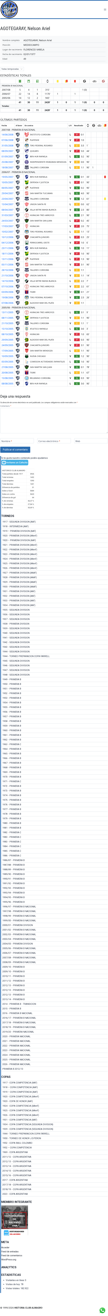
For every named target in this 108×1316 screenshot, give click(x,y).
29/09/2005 (7, 339)
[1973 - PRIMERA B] (54, 791)
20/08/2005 (7, 372)
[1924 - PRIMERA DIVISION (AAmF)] (54, 559)
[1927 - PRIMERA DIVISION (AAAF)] (54, 573)
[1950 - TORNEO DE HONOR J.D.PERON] (54, 1138)
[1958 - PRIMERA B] (54, 721)
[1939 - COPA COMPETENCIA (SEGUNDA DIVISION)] (54, 1129)
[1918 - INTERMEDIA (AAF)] (54, 526)
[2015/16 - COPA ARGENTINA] (54, 1175)
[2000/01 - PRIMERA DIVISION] (54, 925)
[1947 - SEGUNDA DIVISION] (54, 670)
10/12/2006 (7, 237)
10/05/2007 (7, 182)
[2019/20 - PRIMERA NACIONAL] (54, 1032)
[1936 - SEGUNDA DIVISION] (54, 614)
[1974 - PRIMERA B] (54, 795)
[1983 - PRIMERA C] (54, 837)
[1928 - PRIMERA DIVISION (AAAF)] (54, 577)
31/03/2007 (7, 215)
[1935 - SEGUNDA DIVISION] (54, 610)
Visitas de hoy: (13, 1284)
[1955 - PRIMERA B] (54, 707)
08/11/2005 (7, 317)
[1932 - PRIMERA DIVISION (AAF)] (54, 596)
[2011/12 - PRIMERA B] (54, 981)
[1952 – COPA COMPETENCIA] (54, 1147)
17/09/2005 (7, 350)
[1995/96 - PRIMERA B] (54, 902)
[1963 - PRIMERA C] (54, 744)
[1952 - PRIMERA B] (54, 693)
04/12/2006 (7, 242)
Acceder (5, 1247)
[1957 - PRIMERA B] (54, 716)
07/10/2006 (7, 286)
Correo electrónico (49, 441)
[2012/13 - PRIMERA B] (54, 985)
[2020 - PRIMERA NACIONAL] (54, 1036)
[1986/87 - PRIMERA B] (54, 860)
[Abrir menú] (105, 9)
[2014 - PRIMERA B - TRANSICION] (54, 1004)
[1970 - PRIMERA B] (54, 777)
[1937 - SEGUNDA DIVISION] (54, 619)
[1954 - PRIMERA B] (54, 702)
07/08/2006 (7, 303)
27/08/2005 (7, 367)
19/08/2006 (7, 297)
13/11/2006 (7, 259)
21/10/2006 (7, 275)
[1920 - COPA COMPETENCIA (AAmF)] (54, 1096)
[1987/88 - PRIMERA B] (54, 865)
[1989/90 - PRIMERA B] (54, 874)
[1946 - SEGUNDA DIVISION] (54, 665)
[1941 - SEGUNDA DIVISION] (54, 638)
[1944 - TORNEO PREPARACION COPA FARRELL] (54, 656)
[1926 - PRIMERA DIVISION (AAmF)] (54, 568)
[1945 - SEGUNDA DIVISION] (54, 661)
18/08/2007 (7, 167)
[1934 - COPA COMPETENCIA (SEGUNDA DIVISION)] (54, 1124)
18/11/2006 (7, 253)
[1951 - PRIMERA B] (54, 689)
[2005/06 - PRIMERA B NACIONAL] (54, 948)
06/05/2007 (7, 187)
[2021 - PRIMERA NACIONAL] (54, 1041)
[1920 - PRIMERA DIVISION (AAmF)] (54, 536)
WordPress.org (8, 1259)
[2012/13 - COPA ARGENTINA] (54, 1161)
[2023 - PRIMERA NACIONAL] (54, 1050)
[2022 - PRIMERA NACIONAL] (54, 1046)
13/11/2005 (7, 312)
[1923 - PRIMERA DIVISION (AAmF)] (54, 554)
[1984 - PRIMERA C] (54, 846)
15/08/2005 (7, 378)
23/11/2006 (7, 248)
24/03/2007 (7, 220)
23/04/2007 (7, 198)
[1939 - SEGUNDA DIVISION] (54, 628)
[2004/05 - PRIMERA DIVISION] (54, 944)
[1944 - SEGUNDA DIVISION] (54, 651)
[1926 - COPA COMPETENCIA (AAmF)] (54, 1115)
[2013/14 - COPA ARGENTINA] (54, 1166)
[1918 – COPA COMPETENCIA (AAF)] (54, 1087)
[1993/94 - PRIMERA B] (54, 893)
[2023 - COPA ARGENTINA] (54, 1194)
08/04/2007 (7, 209)
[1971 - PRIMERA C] (54, 781)
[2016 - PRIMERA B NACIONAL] (54, 1013)
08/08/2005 (7, 383)
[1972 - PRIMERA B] (54, 786)
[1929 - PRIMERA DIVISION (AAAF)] (54, 582)
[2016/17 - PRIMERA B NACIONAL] (54, 1018)
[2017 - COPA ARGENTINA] (54, 1180)
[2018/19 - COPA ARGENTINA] (54, 1189)
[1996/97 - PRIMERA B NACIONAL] (54, 906)
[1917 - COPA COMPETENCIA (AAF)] (54, 1083)
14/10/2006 (7, 281)
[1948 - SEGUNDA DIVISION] (54, 675)
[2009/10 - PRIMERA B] (54, 967)
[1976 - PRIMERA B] (54, 804)
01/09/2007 (7, 156)
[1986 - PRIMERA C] (54, 855)
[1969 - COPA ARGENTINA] (54, 1152)
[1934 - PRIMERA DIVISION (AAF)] (54, 605)
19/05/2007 (7, 176)
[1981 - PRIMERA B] (54, 828)
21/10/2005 (7, 323)
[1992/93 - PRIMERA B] (54, 888)
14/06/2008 (7, 134)
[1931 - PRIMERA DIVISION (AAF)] (54, 591)
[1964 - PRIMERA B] (54, 749)
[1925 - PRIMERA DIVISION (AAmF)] (54, 563)
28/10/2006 (7, 270)
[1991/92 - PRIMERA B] (54, 883)
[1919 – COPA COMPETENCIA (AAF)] (54, 1092)
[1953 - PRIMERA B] (54, 698)
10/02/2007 (7, 231)
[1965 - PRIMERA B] (54, 753)
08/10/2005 (7, 334)
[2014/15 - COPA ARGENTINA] (54, 1171)
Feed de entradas (10, 1251)
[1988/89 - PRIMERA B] (54, 869)
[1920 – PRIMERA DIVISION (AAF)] (54, 540)
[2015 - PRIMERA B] (54, 1008)
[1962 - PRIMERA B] (54, 740)
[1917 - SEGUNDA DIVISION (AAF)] (54, 522)
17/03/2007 (7, 226)
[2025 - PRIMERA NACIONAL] (54, 1059)
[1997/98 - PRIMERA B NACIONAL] (54, 911)
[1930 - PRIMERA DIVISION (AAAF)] (54, 587)
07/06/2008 (7, 140)
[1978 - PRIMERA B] (54, 814)
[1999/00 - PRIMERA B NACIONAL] (54, 920)
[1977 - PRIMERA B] (54, 809)
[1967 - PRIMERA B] (54, 763)
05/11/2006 (7, 264)
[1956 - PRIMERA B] (54, 712)
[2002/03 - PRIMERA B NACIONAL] (54, 934)
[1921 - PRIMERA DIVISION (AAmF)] (54, 545)
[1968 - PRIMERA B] (54, 767)
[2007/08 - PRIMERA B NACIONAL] (54, 957)
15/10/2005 (7, 328)
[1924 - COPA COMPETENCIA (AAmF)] (54, 1106)
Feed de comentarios (11, 1255)
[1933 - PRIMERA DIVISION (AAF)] (54, 600)
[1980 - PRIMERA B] (54, 823)
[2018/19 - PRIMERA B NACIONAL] (54, 1027)
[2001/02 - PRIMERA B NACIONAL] (54, 930)
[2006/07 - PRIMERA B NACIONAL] (54, 953)
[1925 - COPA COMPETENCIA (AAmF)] (54, 1110)
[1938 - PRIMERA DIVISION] (54, 624)
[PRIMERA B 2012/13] (54, 1069)
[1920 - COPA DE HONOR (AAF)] (54, 1101)
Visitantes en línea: (15, 1280)
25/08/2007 (7, 162)
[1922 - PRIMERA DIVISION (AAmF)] (54, 549)
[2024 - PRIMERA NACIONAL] (54, 1055)
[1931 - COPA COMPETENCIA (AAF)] (54, 1120)
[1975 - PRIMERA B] (54, 800)
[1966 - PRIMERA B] (54, 758)
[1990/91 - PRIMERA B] (54, 879)
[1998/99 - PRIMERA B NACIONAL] (54, 916)
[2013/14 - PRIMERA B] (54, 999)
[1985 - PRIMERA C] (54, 851)
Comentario (5, 406)
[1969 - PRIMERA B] (54, 772)
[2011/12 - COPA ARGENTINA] (54, 1157)
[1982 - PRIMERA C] (54, 832)
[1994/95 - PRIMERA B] (54, 897)
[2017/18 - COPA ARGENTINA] (54, 1185)
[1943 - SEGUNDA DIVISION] (54, 647)
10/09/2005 (7, 356)
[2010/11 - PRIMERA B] (54, 976)
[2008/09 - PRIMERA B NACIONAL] (54, 962)
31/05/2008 (7, 145)
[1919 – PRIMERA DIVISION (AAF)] (54, 531)
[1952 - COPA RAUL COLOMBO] (54, 1143)
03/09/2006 (7, 292)
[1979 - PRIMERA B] (54, 818)
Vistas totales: (13, 1288)
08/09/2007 (7, 151)
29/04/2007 (7, 193)
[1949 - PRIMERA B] (54, 679)
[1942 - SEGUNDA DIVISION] (54, 642)
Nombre (6, 441)
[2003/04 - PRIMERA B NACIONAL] (54, 939)
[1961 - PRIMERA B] (54, 735)
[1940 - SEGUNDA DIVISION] (54, 633)
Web (77, 441)
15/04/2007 (7, 204)
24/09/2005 (7, 345)
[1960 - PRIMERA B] (54, 730)
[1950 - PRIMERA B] (54, 684)
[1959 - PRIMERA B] (54, 726)
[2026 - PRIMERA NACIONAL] (54, 1064)
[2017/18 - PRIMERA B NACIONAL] (54, 1022)
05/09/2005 (7, 361)
